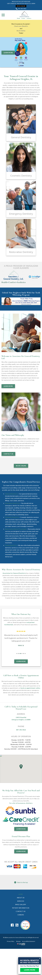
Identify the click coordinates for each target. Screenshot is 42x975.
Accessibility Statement (28, 941)
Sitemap (18, 941)
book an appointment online (30, 688)
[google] (17, 925)
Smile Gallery (20, 904)
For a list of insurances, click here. (21, 803)
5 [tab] (23, 653)
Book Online (21, 6)
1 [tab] (18, 63)
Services (20, 901)
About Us (20, 897)
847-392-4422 (22, 8)
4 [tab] (21, 653)
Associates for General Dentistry (14, 573)
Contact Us (8, 454)
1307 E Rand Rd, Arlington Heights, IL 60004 (21, 3)
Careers (20, 915)
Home (20, 894)
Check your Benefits (21, 26)
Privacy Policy (10, 941)
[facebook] (12, 925)
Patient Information (20, 908)
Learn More (8, 52)
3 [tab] (23, 63)
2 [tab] (21, 63)
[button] (21, 767)
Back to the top (22, 882)
